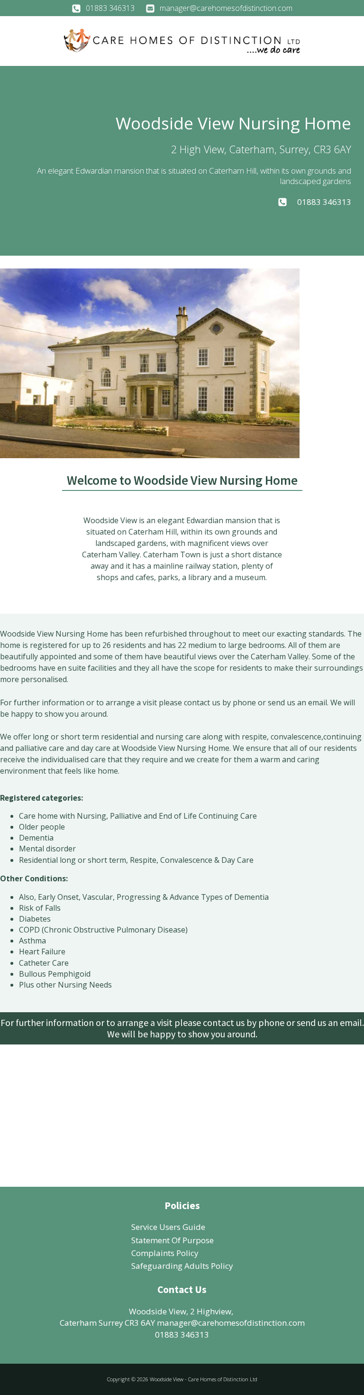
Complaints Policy (164, 1252)
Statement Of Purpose (172, 1240)
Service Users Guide (168, 1226)
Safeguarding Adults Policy (182, 1265)
